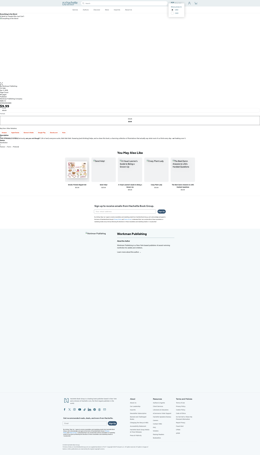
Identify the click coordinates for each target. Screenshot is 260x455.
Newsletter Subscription (138, 413)
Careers (155, 420)
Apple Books (15, 132)
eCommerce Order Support (162, 413)
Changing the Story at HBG (139, 422)
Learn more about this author (128, 252)
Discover (97, 10)
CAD (176, 13)
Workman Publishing (9, 86)
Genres (75, 10)
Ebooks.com (54, 132)
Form (9, 146)
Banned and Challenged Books (138, 418)
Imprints (117, 10)
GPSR (178, 433)
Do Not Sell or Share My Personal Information (184, 418)
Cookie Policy (180, 410)
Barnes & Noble (29, 132)
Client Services (158, 406)
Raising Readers (158, 434)
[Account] (189, 3)
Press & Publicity (135, 435)
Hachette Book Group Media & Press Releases (139, 430)
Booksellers (157, 438)
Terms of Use (180, 403)
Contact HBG (157, 424)
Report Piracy (180, 422)
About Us (128, 10)
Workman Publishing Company (11, 98)
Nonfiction (4, 142)
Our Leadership (135, 406)
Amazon (4, 132)
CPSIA (178, 429)
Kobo (64, 132)
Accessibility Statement (138, 426)
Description (4, 135)
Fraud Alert (180, 426)
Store (107, 10)
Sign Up (162, 211)
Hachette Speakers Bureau (162, 417)
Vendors (155, 431)
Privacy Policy (180, 406)
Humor (2, 146)
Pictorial (16, 146)
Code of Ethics (181, 413)
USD (176, 10)
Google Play (42, 132)
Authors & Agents (159, 403)
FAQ (154, 427)
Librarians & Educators (160, 410)
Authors (86, 10)
